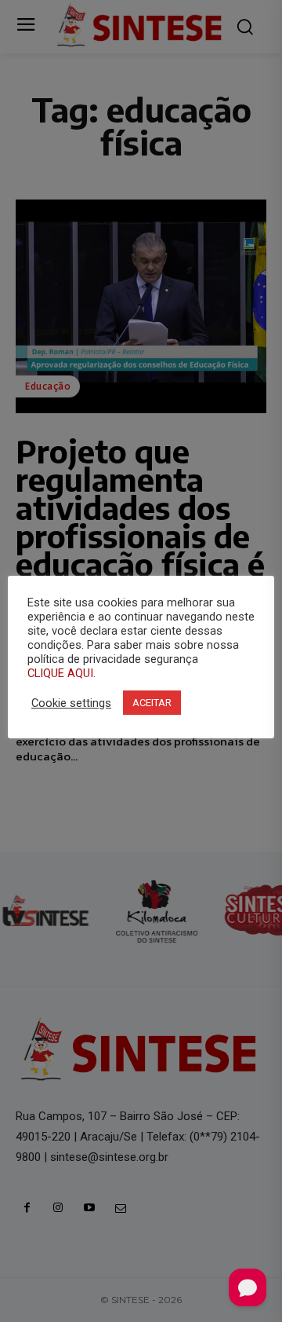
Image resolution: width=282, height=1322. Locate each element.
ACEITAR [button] (152, 703)
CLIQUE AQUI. (61, 673)
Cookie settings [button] (71, 703)
